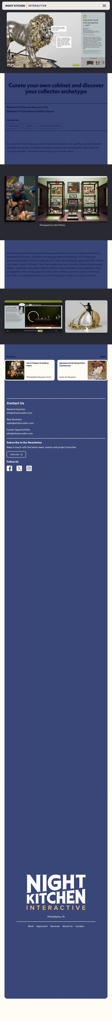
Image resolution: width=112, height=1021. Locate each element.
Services (55, 926)
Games (29, 126)
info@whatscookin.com (19, 413)
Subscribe (14, 454)
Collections (14, 126)
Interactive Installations (49, 126)
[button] (56, 40)
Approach (42, 926)
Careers (79, 926)
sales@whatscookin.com (20, 423)
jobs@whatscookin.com (20, 433)
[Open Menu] (104, 5)
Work (31, 926)
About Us (67, 926)
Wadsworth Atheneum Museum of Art (27, 107)
